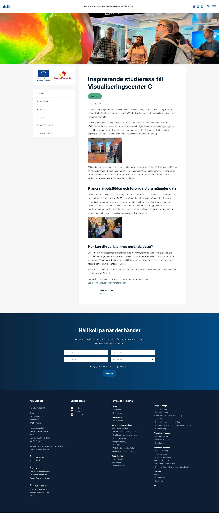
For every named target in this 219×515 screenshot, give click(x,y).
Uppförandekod (119, 438)
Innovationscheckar (163, 436)
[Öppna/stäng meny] (213, 6)
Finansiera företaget (162, 433)
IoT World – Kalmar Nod (165, 463)
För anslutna (160, 481)
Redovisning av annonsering (124, 451)
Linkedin (77, 411)
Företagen (159, 474)
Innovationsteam (162, 412)
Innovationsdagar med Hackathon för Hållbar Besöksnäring (173, 427)
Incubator (40, 117)
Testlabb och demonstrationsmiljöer (169, 415)
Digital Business (42, 101)
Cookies (116, 445)
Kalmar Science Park (44, 125)
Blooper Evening (161, 450)
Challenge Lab (161, 409)
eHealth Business (162, 460)
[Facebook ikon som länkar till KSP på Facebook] (194, 6)
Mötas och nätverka (162, 447)
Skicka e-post (104, 293)
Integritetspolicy (119, 441)
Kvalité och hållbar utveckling (125, 435)
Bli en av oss (160, 477)
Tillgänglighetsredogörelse (124, 448)
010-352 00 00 (39, 408)
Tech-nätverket (161, 454)
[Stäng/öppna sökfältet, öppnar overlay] (208, 6)
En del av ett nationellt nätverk (125, 431)
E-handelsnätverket (163, 457)
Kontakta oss (117, 417)
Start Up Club (118, 459)
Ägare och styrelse (120, 428)
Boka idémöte (118, 420)
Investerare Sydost (162, 439)
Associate (40, 93)
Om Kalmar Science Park (122, 425)
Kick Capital (160, 443)
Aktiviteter (117, 409)
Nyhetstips (117, 413)
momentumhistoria (44, 133)
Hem (156, 485)
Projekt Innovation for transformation (170, 422)
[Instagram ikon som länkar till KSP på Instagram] (202, 6)
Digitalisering (41, 109)
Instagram (78, 414)
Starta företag (117, 456)
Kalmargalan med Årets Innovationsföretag (172, 467)
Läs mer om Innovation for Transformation (107, 282)
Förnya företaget (160, 405)
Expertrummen (119, 465)
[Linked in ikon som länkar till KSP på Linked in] (198, 6)
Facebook (78, 408)
